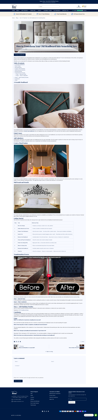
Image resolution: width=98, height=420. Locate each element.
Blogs (17, 17)
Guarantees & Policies (54, 391)
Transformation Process (20, 72)
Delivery (32, 399)
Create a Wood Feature (20, 68)
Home (13, 17)
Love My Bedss (18, 415)
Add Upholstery (18, 67)
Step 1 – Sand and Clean (21, 74)
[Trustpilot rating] (79, 10)
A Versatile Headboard (19, 64)
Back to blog (50, 351)
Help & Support (34, 391)
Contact (32, 397)
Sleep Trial (51, 399)
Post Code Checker (35, 403)
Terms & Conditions (53, 397)
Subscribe (72, 402)
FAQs (16, 80)
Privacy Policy (52, 395)
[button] (18, 10)
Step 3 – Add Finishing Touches (21, 77)
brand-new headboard (29, 131)
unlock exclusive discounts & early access (76, 392)
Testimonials (33, 405)
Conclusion (17, 78)
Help (31, 393)
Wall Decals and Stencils (20, 70)
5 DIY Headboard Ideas (23, 310)
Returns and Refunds (35, 401)
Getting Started (18, 71)
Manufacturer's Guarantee (54, 393)
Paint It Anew (18, 66)
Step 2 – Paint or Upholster (22, 75)
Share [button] (83, 341)
